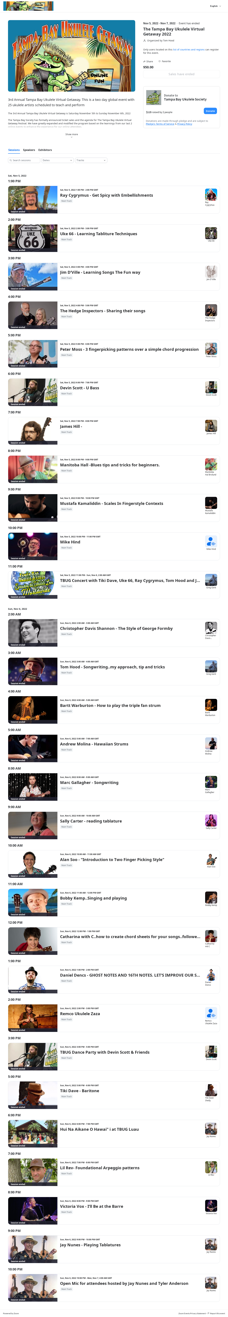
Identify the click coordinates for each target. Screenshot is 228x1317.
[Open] (71, 160)
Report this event (217, 1313)
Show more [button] (71, 134)
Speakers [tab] (29, 150)
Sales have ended (181, 74)
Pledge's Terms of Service (160, 123)
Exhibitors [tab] (45, 150)
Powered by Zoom (11, 1313)
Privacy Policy (184, 123)
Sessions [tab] (14, 150)
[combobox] (55, 160)
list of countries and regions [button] (189, 49)
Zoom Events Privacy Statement (192, 1313)
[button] (165, 61)
